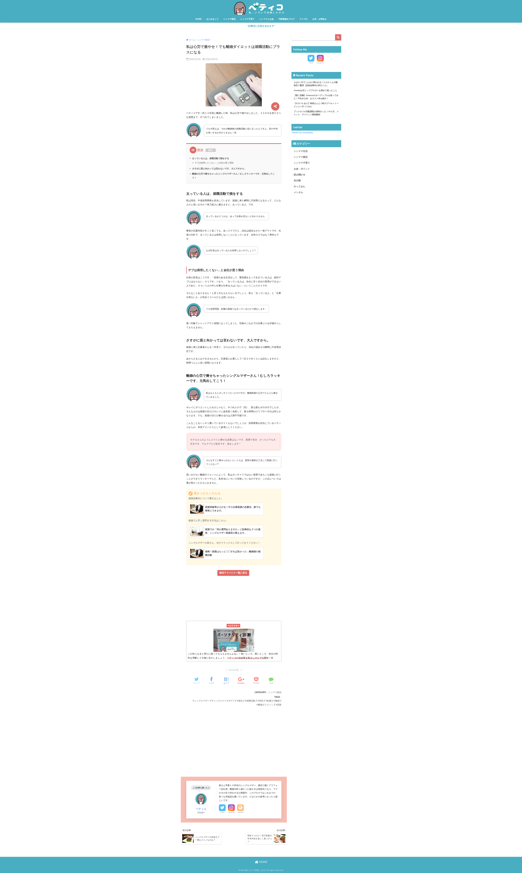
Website (240, 812)
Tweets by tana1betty (302, 132)
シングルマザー (201, 700)
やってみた (299, 186)
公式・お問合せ (319, 19)
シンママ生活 (301, 151)
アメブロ (303, 19)
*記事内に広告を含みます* (261, 26)
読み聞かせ (299, 174)
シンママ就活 (229, 19)
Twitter (222, 812)
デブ (232, 700)
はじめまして (212, 19)
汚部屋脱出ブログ (286, 19)
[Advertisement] (233, 599)
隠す (211, 150)
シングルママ (219, 700)
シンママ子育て (247, 19)
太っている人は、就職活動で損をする (210, 158)
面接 (279, 704)
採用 (261, 700)
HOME (198, 19)
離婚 (277, 700)
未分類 (297, 180)
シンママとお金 (266, 19)
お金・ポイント (302, 169)
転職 (269, 700)
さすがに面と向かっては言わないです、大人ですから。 (219, 168)
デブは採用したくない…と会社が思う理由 (214, 163)
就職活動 (250, 700)
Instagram (231, 812)
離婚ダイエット (265, 704)
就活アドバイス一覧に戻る (233, 572)
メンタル (298, 192)
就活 (240, 700)
